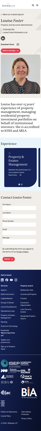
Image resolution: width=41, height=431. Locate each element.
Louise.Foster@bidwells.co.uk (15, 33)
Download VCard (7, 44)
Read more (13, 175)
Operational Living (7, 311)
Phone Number (8, 221)
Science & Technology (9, 326)
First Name (7, 205)
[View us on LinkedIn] (2, 279)
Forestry (23, 298)
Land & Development (9, 307)
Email (5, 229)
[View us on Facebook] (6, 279)
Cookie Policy (6, 416)
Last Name (7, 213)
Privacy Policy (22, 252)
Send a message (9, 51)
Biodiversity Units (26, 290)
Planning (4, 322)
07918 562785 (8, 30)
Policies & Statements (9, 412)
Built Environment (7, 294)
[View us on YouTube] (11, 279)
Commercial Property (28, 294)
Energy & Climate (7, 303)
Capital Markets (7, 298)
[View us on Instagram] (15, 279)
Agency (4, 290)
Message (6, 238)
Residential (5, 330)
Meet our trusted (13, 15)
